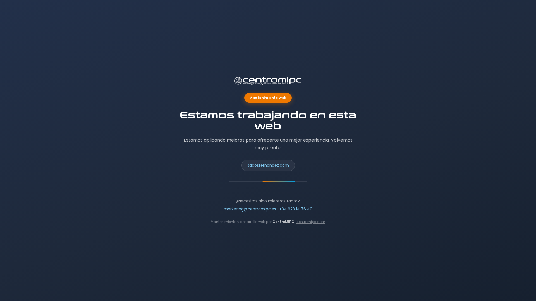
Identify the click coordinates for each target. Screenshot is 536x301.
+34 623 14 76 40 (295, 209)
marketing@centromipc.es (250, 209)
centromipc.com (310, 221)
